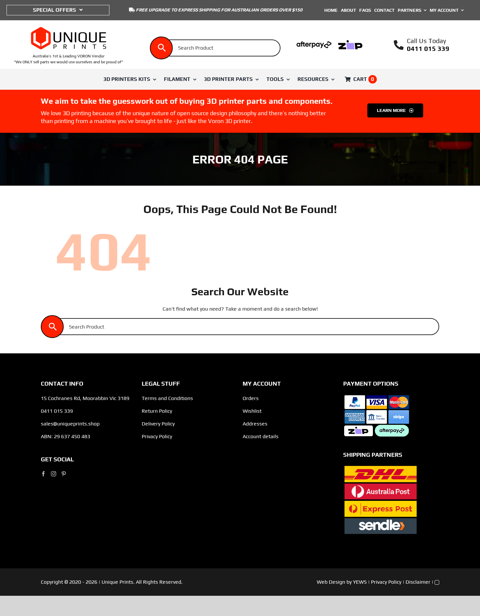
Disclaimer (418, 582)
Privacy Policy (157, 436)
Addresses (255, 424)
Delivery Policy (158, 424)
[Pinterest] (63, 473)
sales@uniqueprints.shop (70, 424)
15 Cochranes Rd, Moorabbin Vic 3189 (85, 398)
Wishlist (252, 411)
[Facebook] (43, 473)
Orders (251, 398)
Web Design (331, 582)
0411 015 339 (428, 48)
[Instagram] (53, 473)
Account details (261, 436)
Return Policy (157, 411)
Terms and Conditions (167, 398)
